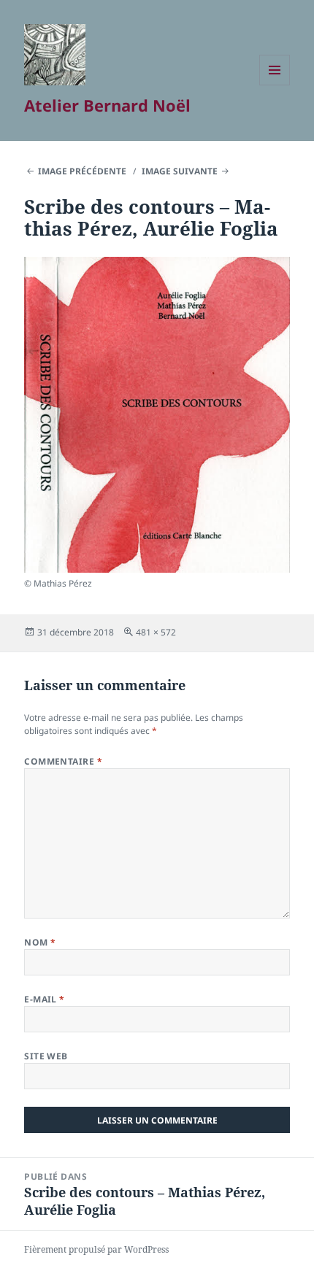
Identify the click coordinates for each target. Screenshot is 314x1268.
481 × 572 (156, 632)
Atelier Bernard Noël (107, 105)
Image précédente (82, 171)
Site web (46, 1056)
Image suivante (180, 171)
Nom (39, 942)
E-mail (44, 999)
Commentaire (63, 761)
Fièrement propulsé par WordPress (96, 1249)
